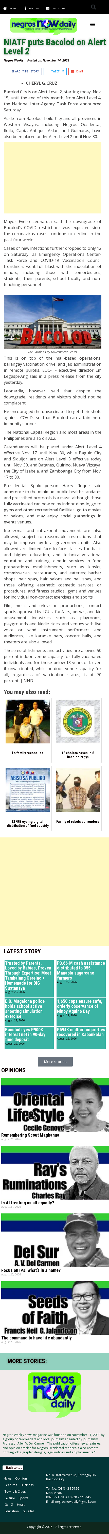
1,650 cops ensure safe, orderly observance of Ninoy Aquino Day (79, 1006)
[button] (93, 7)
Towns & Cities (15, 1491)
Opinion (21, 1478)
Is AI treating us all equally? (27, 1202)
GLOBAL (28, 1511)
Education (12, 1511)
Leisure (10, 1498)
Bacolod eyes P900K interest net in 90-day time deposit (25, 1034)
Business (27, 1485)
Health (21, 1504)
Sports (23, 1498)
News (7, 1478)
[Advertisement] (52, 177)
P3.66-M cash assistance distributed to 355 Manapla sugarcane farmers (81, 970)
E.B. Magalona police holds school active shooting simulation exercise (25, 1008)
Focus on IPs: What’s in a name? (31, 1270)
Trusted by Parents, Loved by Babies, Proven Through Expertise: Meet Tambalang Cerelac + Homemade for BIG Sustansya (28, 975)
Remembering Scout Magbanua (30, 1135)
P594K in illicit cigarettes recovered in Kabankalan (81, 1032)
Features (11, 1485)
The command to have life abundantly (36, 1337)
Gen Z (9, 1504)
